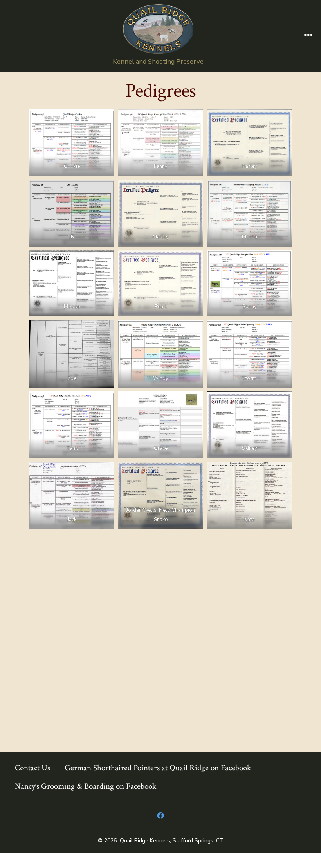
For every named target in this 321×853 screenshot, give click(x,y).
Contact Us (32, 767)
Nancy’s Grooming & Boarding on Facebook (85, 786)
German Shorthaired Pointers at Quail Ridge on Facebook (158, 767)
